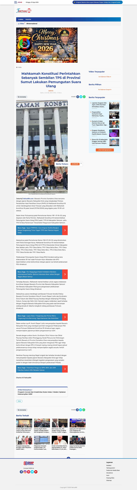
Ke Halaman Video (104, 76)
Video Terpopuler (97, 72)
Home (20, 2)
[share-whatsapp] (84, 96)
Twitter (33, 474)
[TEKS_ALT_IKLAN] (68, 45)
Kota (19, 401)
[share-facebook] (77, 96)
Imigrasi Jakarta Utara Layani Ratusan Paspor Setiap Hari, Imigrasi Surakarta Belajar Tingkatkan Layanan (98, 2)
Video (22, 24)
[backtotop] (68, 458)
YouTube (37, 474)
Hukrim (28, 19)
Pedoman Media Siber (113, 470)
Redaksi (108, 465)
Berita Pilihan (95, 84)
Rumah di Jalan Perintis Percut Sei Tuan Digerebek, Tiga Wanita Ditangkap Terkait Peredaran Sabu (99, 123)
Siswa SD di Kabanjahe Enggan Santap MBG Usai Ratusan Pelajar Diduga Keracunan (100, 141)
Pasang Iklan (110, 478)
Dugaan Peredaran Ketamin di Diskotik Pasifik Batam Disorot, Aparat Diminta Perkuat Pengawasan (99, 132)
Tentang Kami (110, 468)
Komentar (23, 97)
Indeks (20, 19)
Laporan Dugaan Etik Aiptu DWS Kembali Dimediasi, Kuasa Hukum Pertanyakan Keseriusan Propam (99, 105)
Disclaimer (109, 473)
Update (75, 164)
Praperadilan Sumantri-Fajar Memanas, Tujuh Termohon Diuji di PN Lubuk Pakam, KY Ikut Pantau (99, 114)
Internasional (32, 24)
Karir (107, 475)
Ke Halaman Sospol (104, 89)
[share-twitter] (81, 96)
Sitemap (109, 480)
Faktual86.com (28, 199)
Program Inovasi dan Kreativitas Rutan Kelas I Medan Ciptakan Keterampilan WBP (42, 393)
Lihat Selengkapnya (104, 150)
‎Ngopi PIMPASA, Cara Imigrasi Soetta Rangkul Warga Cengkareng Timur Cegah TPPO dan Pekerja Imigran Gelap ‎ (38, 230)
